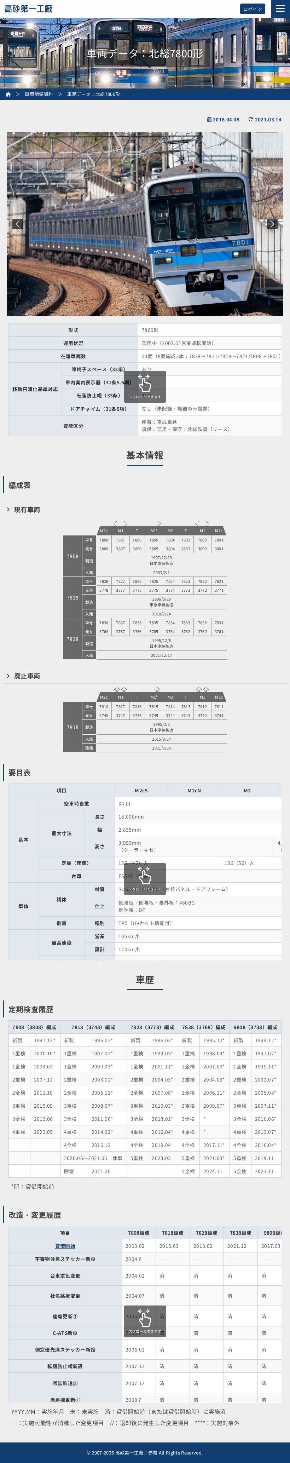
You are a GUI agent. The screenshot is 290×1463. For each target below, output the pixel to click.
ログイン (252, 9)
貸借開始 (65, 1245)
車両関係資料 (39, 94)
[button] (17, 224)
